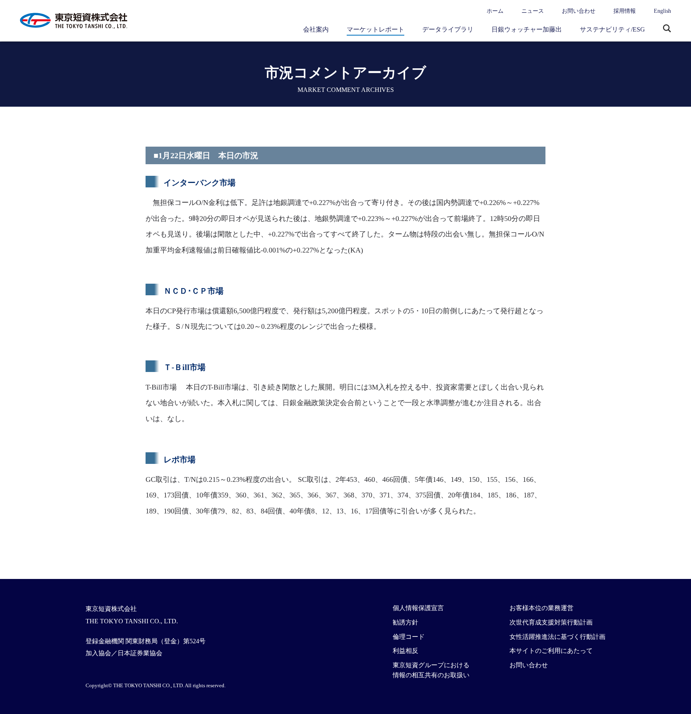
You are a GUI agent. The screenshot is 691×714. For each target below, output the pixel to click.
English (662, 11)
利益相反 (405, 650)
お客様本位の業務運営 (541, 608)
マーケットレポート (375, 29)
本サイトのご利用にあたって (551, 650)
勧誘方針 (405, 622)
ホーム (495, 11)
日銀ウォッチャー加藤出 (526, 29)
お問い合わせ (578, 11)
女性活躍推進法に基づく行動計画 (557, 636)
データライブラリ (447, 29)
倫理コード (409, 636)
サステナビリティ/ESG (612, 29)
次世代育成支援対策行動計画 (551, 622)
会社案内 (316, 29)
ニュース (532, 11)
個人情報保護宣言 (418, 608)
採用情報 (624, 11)
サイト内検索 (667, 29)
